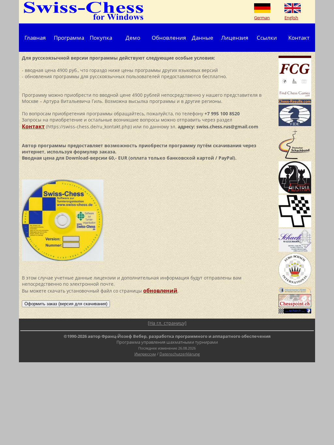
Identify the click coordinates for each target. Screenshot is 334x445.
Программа (69, 37)
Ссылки (267, 37)
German (262, 18)
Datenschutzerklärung (179, 353)
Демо (133, 37)
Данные (202, 37)
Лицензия (234, 37)
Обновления (169, 37)
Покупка (101, 37)
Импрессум (145, 353)
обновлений (160, 290)
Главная (35, 37)
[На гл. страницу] (167, 323)
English (291, 18)
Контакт (299, 37)
